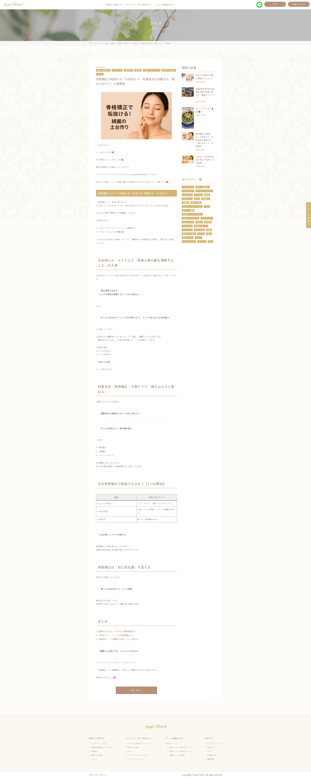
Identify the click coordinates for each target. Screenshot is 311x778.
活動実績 (210, 759)
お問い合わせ (298, 4)
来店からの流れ (97, 755)
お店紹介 (94, 751)
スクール (202, 241)
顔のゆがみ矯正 (169, 70)
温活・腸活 (196, 202)
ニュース (198, 195)
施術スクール (172, 743)
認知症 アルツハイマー (192, 214)
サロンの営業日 (308, 215)
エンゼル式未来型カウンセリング (140, 743)
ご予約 (275, 4)
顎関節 (137, 70)
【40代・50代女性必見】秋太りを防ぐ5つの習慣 (205, 159)
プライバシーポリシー (98, 775)
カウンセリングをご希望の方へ (138, 4)
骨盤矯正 (128, 70)
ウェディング (188, 222)
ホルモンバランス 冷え (192, 206)
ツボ (207, 206)
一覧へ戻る (135, 690)
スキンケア (117, 70)
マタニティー (207, 218)
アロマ (201, 234)
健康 (209, 230)
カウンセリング (189, 241)
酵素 (209, 234)
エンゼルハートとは (98, 743)
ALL (210, 241)
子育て (199, 222)
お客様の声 (211, 755)
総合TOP (209, 738)
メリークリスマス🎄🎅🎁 (205, 110)
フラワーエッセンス (134, 759)
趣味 (207, 195)
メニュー (94, 759)
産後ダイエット (201, 226)
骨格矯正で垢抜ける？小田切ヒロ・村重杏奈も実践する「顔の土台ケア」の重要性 (204, 140)
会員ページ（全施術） (177, 755)
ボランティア (188, 187)
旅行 (197, 199)
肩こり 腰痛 (188, 210)
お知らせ (210, 747)
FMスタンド (187, 237)
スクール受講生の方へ (164, 4)
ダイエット (187, 230)
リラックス (187, 226)
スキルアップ (188, 191)
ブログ (209, 751)
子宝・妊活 (199, 230)
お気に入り (187, 199)
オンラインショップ (214, 743)
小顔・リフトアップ (151, 70)
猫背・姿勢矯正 (103, 70)
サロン (99, 74)
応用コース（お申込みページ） (181, 751)
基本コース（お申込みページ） (181, 747)
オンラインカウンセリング (137, 755)
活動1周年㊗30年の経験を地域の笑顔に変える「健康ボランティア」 (205, 93)
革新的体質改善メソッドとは (102, 747)
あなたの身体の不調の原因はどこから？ (204, 77)
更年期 (207, 222)
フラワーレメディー (204, 191)
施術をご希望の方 (114, 4)
